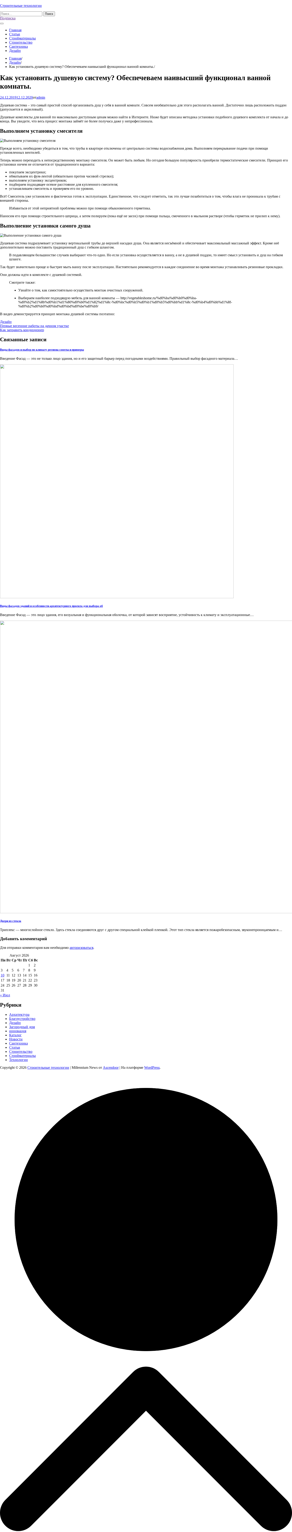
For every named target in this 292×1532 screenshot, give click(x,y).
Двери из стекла (10, 921)
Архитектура (19, 1014)
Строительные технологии (21, 6)
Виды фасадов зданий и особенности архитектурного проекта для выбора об (51, 606)
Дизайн (15, 51)
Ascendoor (111, 1067)
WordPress (152, 1067)
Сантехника (18, 46)
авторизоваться (81, 948)
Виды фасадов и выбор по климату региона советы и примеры (42, 349)
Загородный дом (22, 1027)
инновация (17, 1031)
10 (2, 975)
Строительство (20, 42)
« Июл (5, 995)
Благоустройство (22, 1019)
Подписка (8, 18)
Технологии (18, 1060)
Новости (16, 1039)
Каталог (15, 1035)
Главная (15, 30)
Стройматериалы (22, 38)
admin (40, 97)
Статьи (14, 34)
